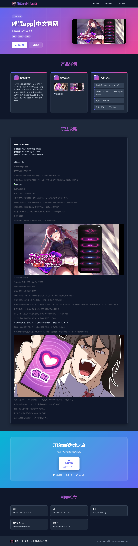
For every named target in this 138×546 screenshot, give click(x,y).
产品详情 (95, 4)
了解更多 (36, 45)
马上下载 (121, 4)
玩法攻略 (108, 4)
